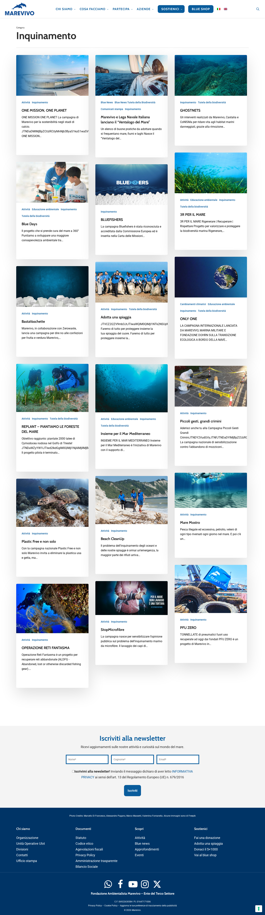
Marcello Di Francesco (94, 816)
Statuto (81, 838)
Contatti (22, 855)
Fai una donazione (207, 838)
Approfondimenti (147, 849)
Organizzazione (27, 838)
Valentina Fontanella (152, 816)
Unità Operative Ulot (30, 843)
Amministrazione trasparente (97, 861)
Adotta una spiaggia (208, 843)
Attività (26, 102)
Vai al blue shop (205, 855)
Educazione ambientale (203, 200)
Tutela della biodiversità (212, 102)
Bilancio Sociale (87, 866)
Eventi (139, 855)
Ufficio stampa (26, 861)
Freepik (192, 816)
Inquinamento (40, 102)
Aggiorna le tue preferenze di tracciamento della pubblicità (148, 905)
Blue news (142, 843)
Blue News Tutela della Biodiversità (135, 102)
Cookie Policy (111, 905)
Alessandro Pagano (115, 816)
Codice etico (84, 843)
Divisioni (22, 849)
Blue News (107, 102)
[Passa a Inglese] (225, 9)
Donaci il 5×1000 (206, 849)
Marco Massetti (133, 816)
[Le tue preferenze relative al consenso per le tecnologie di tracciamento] (258, 908)
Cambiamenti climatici (193, 304)
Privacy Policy (85, 855)
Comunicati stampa (112, 109)
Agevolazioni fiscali (89, 849)
